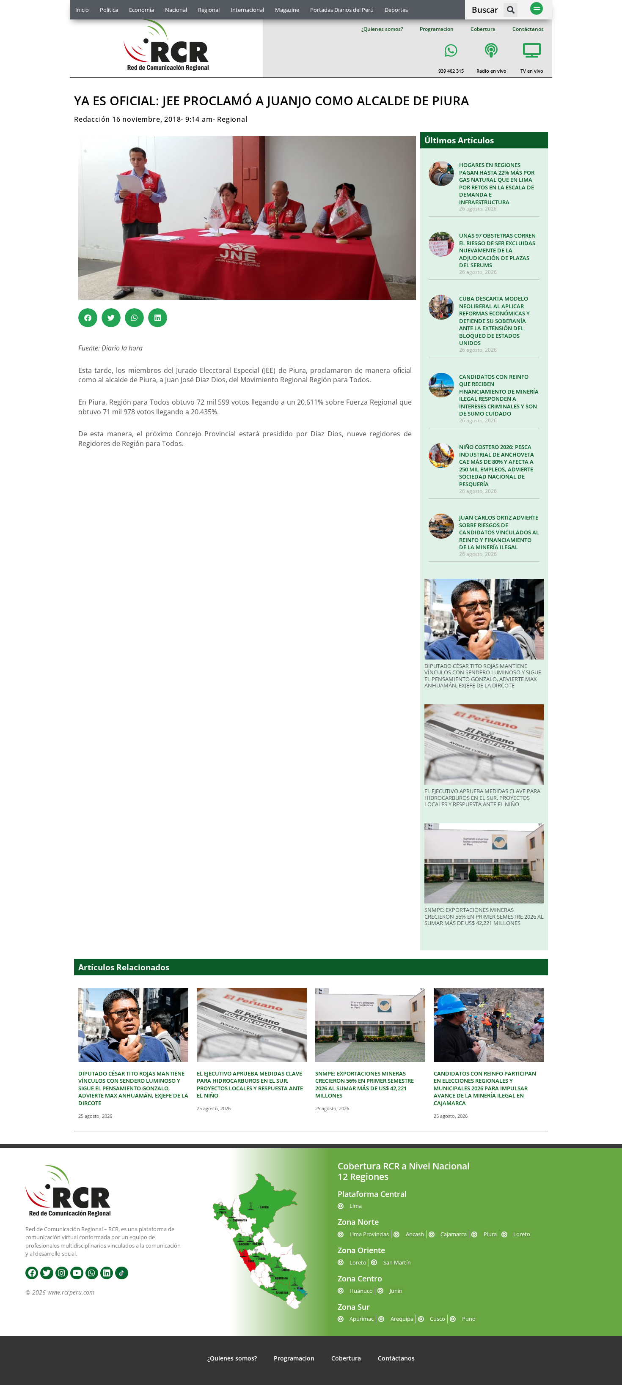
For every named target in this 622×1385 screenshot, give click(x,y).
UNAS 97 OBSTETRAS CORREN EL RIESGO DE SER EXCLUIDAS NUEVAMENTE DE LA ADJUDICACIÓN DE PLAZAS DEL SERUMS (497, 250)
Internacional (247, 10)
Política (109, 10)
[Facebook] (31, 1273)
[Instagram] (61, 1273)
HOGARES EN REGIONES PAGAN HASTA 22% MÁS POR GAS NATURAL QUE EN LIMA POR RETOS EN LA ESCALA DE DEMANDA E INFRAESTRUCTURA (496, 183)
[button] (510, 10)
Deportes (396, 10)
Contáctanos (528, 29)
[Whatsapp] (91, 1273)
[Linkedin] (106, 1273)
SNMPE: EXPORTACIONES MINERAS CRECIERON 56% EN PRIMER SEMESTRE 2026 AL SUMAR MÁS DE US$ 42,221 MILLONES (484, 916)
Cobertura (483, 29)
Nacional (176, 10)
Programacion (437, 29)
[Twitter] (46, 1273)
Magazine (287, 10)
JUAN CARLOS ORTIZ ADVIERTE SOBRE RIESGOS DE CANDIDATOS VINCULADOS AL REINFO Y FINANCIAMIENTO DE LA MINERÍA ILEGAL (499, 532)
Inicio (82, 10)
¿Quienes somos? (382, 29)
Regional (209, 10)
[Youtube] (76, 1273)
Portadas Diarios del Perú (342, 10)
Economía (141, 10)
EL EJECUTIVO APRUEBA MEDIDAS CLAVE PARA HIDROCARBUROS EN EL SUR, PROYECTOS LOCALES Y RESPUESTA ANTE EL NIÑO (482, 797)
